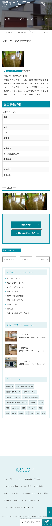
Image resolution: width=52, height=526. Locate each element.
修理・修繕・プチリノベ (13, 71)
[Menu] (48, 4)
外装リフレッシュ (13, 304)
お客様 (41, 402)
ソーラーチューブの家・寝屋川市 (16, 402)
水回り (14, 413)
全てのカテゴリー (13, 278)
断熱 (7, 413)
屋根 (43, 413)
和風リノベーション (29, 392)
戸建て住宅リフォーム (15, 282)
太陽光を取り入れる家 (30, 397)
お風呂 (21, 413)
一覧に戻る (26, 259)
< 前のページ (9, 259)
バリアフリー (32, 408)
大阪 (7, 408)
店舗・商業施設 (13, 291)
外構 (37, 413)
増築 (23, 408)
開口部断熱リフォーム (13, 392)
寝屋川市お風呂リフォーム (24, 386)
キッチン (33, 402)
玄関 (31, 413)
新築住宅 (10, 308)
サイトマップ (29, 508)
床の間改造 (9, 386)
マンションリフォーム (15, 287)
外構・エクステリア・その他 (18, 313)
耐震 (40, 408)
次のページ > (43, 259)
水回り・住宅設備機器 (15, 295)
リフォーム (15, 408)
